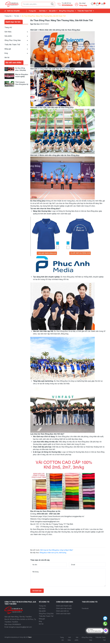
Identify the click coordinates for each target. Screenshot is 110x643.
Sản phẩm (52, 11)
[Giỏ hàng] (97, 4)
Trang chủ (32, 11)
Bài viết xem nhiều (13, 62)
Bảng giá (8, 49)
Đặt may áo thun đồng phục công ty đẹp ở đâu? (56, 550)
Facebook (85, 608)
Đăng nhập (83, 5)
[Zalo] (105, 618)
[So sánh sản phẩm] (102, 4)
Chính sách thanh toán (64, 606)
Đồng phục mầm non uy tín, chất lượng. (53, 552)
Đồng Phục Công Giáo (66, 11)
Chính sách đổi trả (62, 611)
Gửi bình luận (37, 591)
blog (6, 53)
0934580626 (67, 5)
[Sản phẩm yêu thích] (92, 4)
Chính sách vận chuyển (64, 608)
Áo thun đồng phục (61, 331)
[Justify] (52, 4)
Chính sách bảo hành (63, 613)
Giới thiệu (42, 11)
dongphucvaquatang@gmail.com (20, 627)
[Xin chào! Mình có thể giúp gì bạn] (106, 631)
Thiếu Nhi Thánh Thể (84, 11)
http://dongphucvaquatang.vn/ (48, 519)
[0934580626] (105, 623)
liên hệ (7, 57)
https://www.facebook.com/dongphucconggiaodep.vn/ (63, 516)
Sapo (30, 637)
